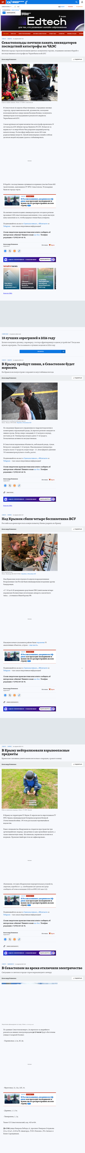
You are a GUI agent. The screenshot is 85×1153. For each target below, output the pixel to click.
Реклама (70, 6)
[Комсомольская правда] (15, 2)
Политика (10, 746)
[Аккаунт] (82, 2)
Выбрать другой (11, 12)
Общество (10, 38)
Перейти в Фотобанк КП (24, 422)
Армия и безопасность (12, 702)
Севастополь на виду (24, 33)
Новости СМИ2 (7, 293)
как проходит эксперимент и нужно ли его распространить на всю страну (37, 202)
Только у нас (52, 33)
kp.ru (52, 245)
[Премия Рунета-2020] (26, 2)
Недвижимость (11, 964)
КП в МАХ (81, 33)
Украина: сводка (71, 33)
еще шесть (33, 645)
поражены (41, 642)
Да (4, 12)
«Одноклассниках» (30, 223)
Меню (3, 2)
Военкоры (61, 33)
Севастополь (10, 492)
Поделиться (78, 59)
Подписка (79, 6)
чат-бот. (37, 235)
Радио (63, 6)
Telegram (6, 226)
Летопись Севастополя (39, 33)
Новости (13, 33)
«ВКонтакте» (43, 223)
